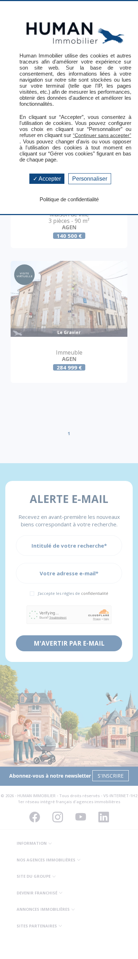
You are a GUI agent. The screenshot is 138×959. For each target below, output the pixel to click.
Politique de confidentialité (69, 199)
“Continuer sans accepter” (102, 135)
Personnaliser (89, 179)
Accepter (49, 179)
